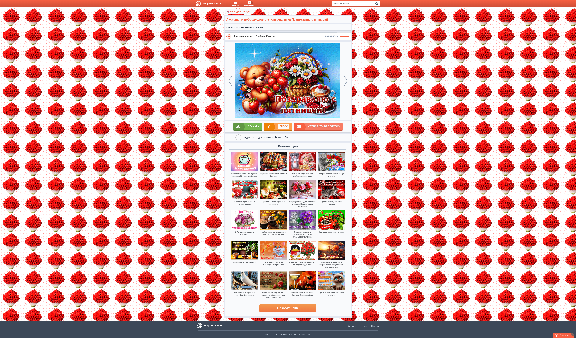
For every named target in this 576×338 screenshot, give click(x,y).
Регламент (363, 326)
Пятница (259, 27)
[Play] (228, 36)
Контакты (352, 326)
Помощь (375, 326)
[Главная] (209, 3)
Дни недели (246, 27)
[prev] (230, 80)
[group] (288, 36)
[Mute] (338, 36)
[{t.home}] (210, 325)
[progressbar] (345, 36)
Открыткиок (232, 27)
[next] (345, 80)
